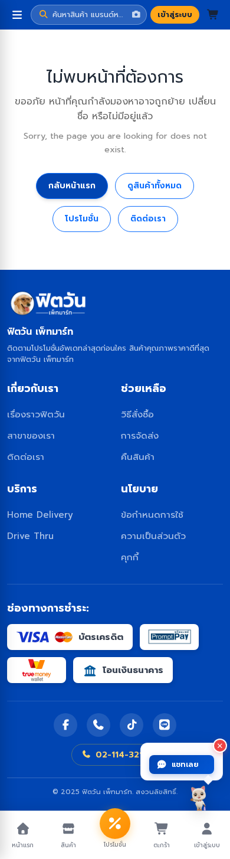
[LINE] (164, 725)
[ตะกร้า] (213, 15)
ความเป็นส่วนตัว (153, 536)
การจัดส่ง (140, 435)
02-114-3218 (122, 754)
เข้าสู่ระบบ (174, 14)
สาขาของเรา (31, 435)
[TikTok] (131, 725)
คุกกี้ (130, 557)
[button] (89, 15)
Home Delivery (40, 514)
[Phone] (98, 725)
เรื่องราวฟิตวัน (36, 414)
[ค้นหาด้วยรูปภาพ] (136, 14)
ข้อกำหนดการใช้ (152, 514)
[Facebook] (65, 725)
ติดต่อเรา (148, 219)
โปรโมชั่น (81, 219)
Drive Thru (30, 536)
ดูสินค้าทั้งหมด (154, 185)
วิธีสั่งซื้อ (137, 414)
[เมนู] (17, 15)
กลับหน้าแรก (72, 185)
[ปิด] (220, 746)
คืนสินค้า (138, 456)
